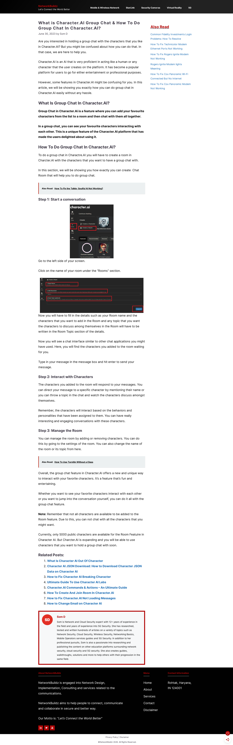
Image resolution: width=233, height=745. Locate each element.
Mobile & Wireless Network (104, 7)
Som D (61, 616)
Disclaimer (150, 710)
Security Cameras (150, 7)
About (147, 689)
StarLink (130, 7)
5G (189, 7)
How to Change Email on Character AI (74, 603)
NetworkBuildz (48, 6)
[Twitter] (46, 727)
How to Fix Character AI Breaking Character (79, 577)
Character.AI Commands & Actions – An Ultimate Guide (87, 587)
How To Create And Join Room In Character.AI (80, 593)
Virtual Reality (174, 7)
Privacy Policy (112, 737)
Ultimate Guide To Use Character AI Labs (76, 582)
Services (149, 696)
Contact (149, 703)
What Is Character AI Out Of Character (75, 561)
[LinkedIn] (40, 727)
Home (147, 682)
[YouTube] (52, 727)
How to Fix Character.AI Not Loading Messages (81, 598)
